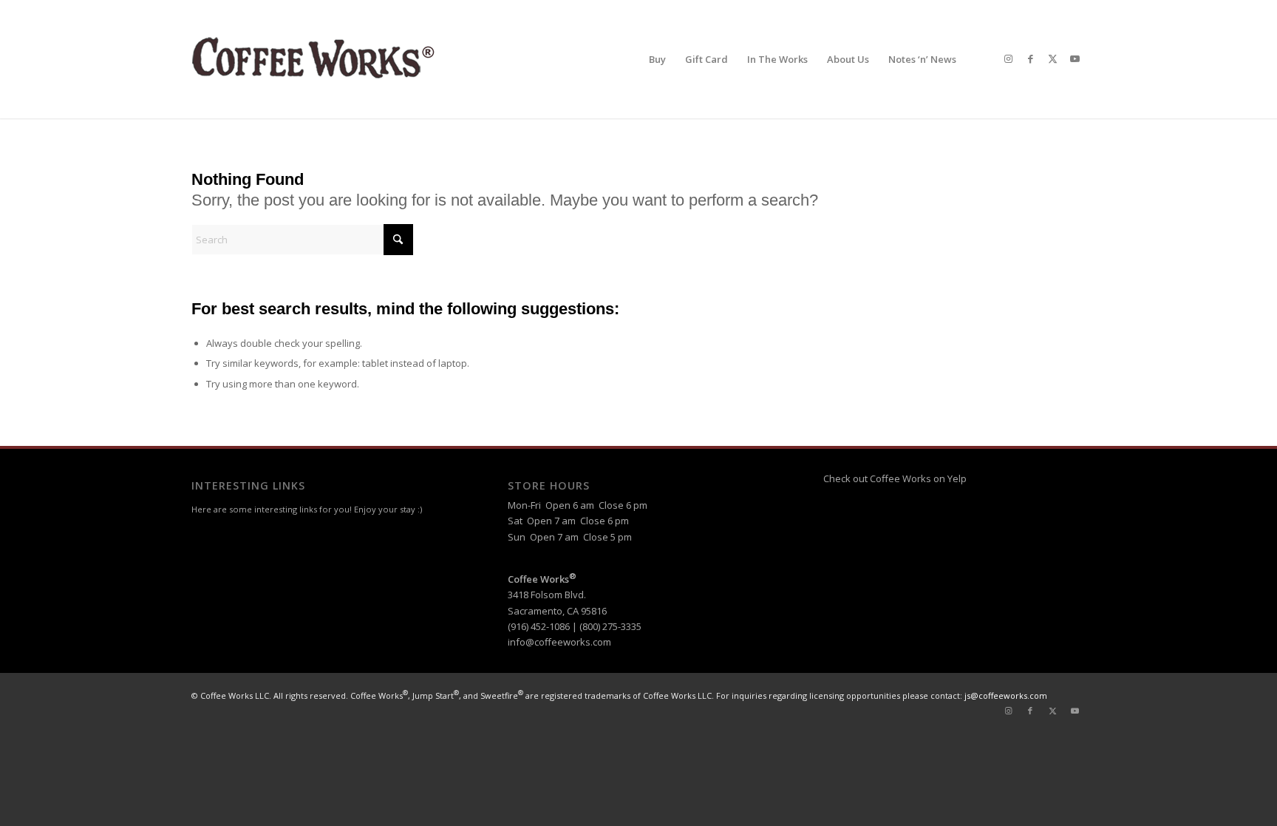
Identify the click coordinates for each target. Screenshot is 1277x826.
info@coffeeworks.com (559, 642)
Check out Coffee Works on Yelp (895, 478)
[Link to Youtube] (1074, 58)
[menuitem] (657, 59)
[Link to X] (1052, 58)
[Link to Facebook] (1030, 58)
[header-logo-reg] (317, 59)
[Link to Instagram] (1008, 58)
